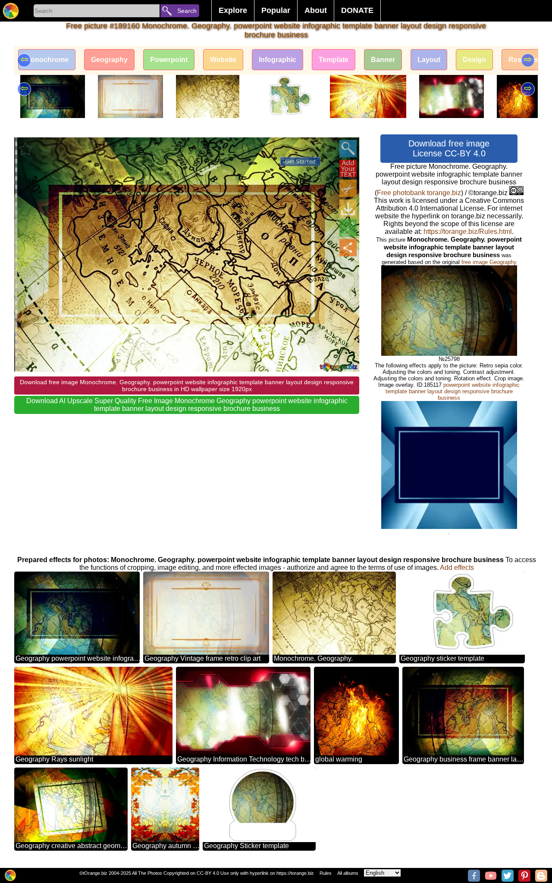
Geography (109, 59)
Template (333, 59)
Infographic (277, 59)
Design (474, 59)
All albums (347, 873)
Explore (233, 10)
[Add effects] (348, 227)
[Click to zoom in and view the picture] (348, 148)
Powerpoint (169, 59)
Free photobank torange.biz (419, 192)
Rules (326, 873)
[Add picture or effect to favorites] (25, 148)
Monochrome (47, 59)
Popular (275, 10)
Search (187, 10)
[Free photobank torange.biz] (11, 11)
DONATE (357, 10)
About (315, 10)
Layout (428, 59)
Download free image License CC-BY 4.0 (448, 148)
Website (223, 59)
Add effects (457, 567)
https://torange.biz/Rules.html (467, 231)
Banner (383, 59)
